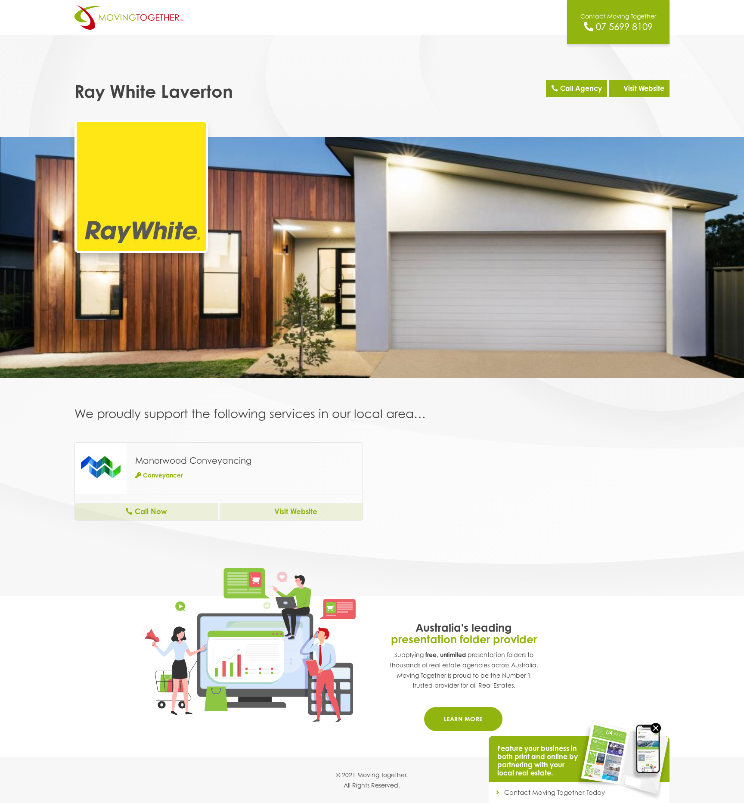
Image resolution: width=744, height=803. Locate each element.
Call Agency (581, 88)
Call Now (151, 511)
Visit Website (643, 88)
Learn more (463, 718)
